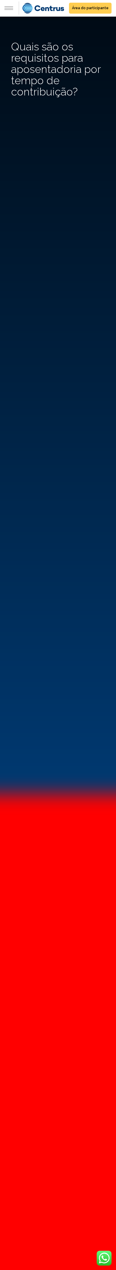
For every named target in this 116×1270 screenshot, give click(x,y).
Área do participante (90, 8)
